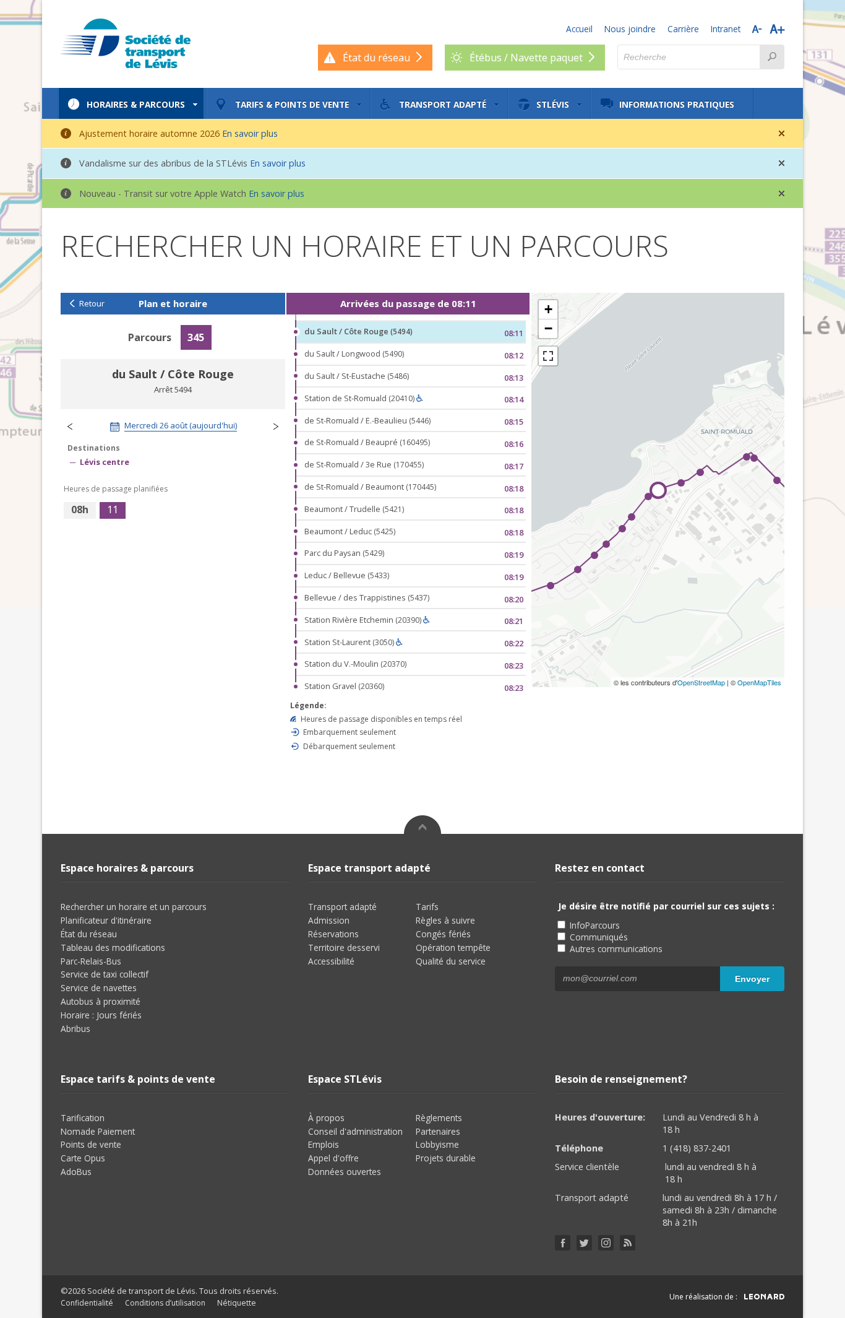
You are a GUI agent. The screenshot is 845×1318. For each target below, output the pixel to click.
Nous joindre (630, 29)
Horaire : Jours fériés (101, 1015)
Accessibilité (331, 961)
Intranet (725, 29)
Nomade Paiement (98, 1131)
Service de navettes (99, 988)
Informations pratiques (676, 104)
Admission (329, 920)
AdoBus (76, 1171)
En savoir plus (250, 133)
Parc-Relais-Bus (91, 961)
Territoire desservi (344, 947)
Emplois (323, 1144)
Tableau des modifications (113, 947)
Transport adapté (442, 104)
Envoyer (752, 979)
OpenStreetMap (701, 682)
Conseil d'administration (355, 1131)
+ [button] (548, 309)
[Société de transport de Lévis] (126, 43)
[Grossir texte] (777, 29)
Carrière (683, 29)
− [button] (548, 328)
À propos (326, 1118)
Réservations (333, 934)
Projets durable (446, 1158)
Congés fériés (443, 934)
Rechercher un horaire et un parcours (134, 907)
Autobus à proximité (100, 1001)
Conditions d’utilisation (165, 1303)
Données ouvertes (344, 1171)
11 (112, 509)
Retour (92, 304)
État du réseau (89, 934)
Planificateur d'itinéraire (106, 920)
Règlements (439, 1118)
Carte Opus (83, 1158)
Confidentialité (87, 1303)
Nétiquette (236, 1303)
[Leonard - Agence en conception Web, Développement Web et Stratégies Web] (764, 1296)
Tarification (83, 1118)
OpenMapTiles (759, 682)
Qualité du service (451, 961)
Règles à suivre (445, 920)
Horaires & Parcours (136, 104)
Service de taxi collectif (104, 974)
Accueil (579, 29)
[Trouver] (772, 57)
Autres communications (615, 949)
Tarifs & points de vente (292, 104)
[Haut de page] (422, 824)
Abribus (75, 1028)
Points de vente (91, 1144)
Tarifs (427, 907)
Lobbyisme (437, 1144)
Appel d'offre (333, 1158)
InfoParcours (593, 925)
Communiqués (597, 937)
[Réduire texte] (756, 29)
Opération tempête (453, 947)
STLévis (552, 104)
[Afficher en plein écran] (548, 356)
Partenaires (438, 1131)
